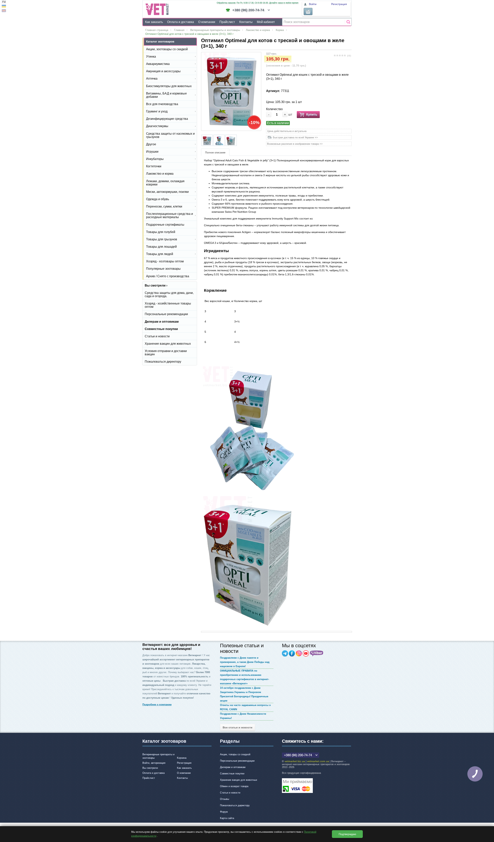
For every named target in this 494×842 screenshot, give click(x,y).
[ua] (3, 6)
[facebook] (292, 653)
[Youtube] (306, 653)
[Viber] (317, 653)
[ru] (3, 2)
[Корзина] (308, 11)
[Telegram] (285, 653)
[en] (3, 11)
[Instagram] (299, 653)
